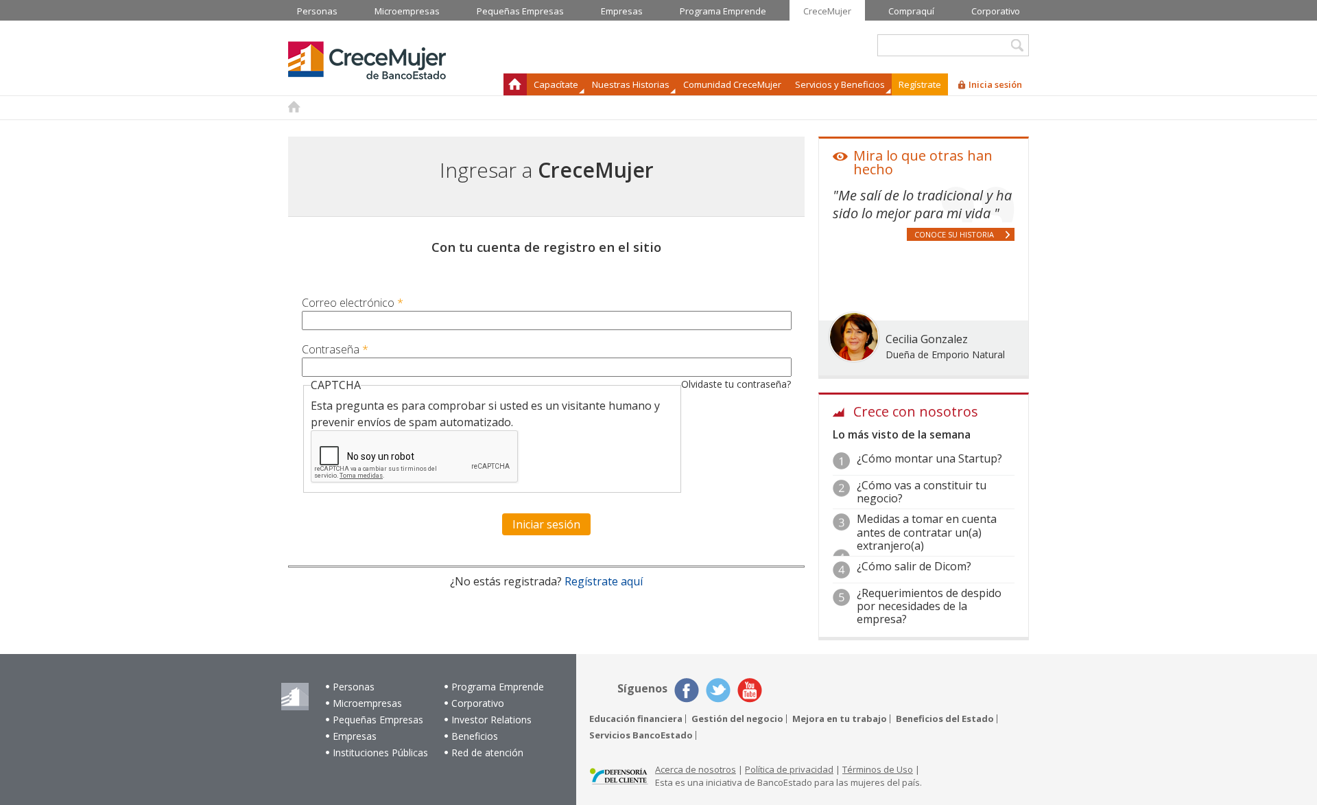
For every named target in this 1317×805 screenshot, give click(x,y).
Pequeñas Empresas (378, 719)
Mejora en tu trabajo (839, 718)
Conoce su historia (954, 234)
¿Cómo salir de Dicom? (914, 566)
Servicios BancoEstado (641, 735)
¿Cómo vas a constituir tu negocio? (921, 492)
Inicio (515, 84)
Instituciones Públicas (380, 752)
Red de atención (487, 752)
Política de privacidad (789, 769)
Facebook (686, 690)
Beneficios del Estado (945, 718)
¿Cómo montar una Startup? (929, 458)
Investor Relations (491, 719)
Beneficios (474, 736)
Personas (354, 686)
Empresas (355, 736)
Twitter (718, 690)
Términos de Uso (877, 769)
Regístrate (920, 84)
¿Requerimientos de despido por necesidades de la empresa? (929, 606)
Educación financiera (636, 718)
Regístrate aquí (604, 581)
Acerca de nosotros (695, 769)
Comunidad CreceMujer (732, 84)
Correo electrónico (352, 302)
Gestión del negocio (737, 718)
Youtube (749, 690)
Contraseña (335, 349)
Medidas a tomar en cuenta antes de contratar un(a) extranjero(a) (927, 531)
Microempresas (367, 703)
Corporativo (477, 703)
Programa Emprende (497, 686)
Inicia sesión (995, 84)
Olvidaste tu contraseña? (736, 383)
